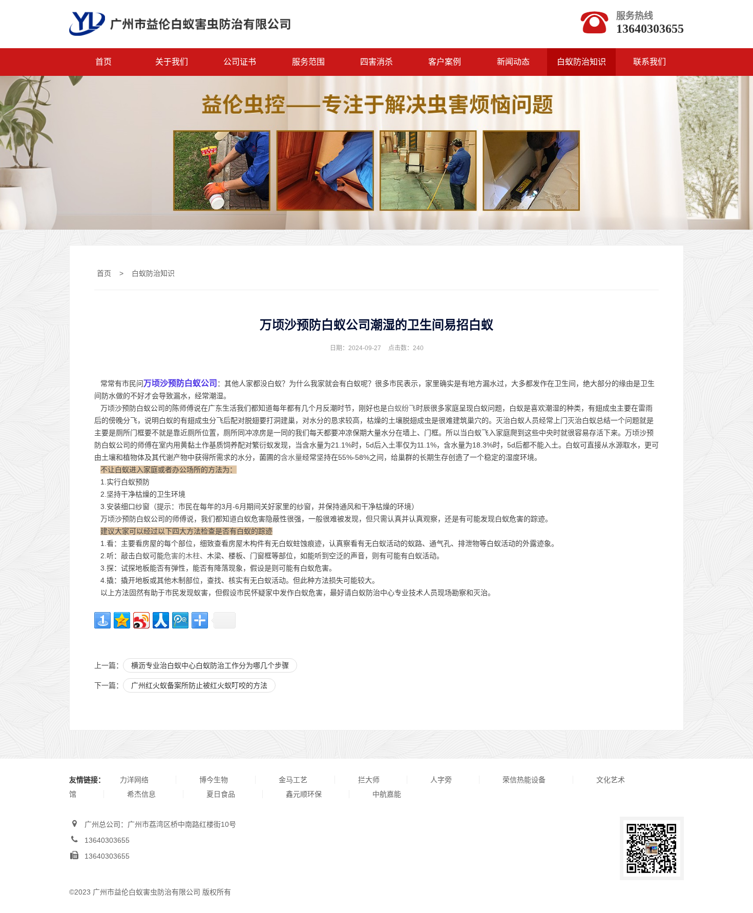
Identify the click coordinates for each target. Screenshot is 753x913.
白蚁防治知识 (581, 61)
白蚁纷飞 (401, 408)
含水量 (291, 457)
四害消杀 (376, 61)
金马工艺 (293, 780)
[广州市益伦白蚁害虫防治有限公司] (179, 42)
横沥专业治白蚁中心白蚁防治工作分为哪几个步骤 (210, 665)
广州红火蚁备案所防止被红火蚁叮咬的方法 (199, 685)
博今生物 (213, 780)
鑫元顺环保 (304, 794)
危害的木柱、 (185, 556)
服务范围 (308, 61)
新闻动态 (513, 61)
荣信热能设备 (524, 780)
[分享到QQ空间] (122, 620)
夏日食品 (220, 794)
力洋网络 (134, 780)
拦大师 (369, 780)
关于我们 (171, 61)
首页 (103, 61)
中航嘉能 (386, 794)
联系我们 (649, 61)
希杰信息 (141, 794)
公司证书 (239, 61)
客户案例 (444, 61)
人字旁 (441, 780)
